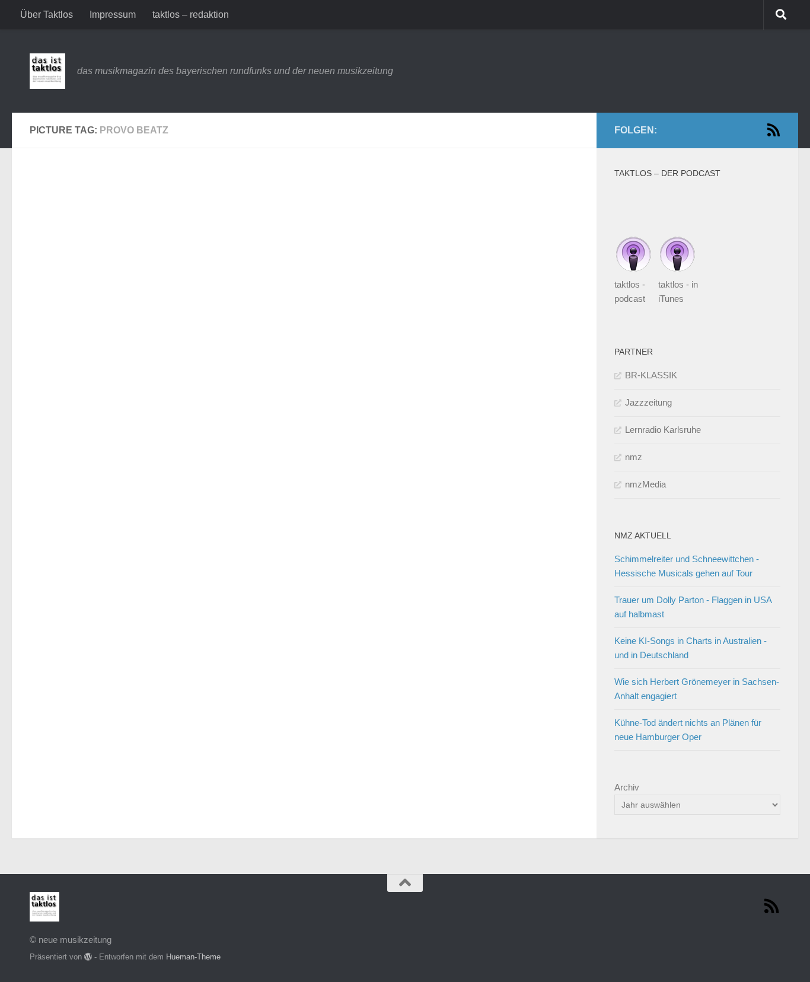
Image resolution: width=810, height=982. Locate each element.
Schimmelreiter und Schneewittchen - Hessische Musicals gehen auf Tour (686, 566)
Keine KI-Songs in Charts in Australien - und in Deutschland (690, 648)
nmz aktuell (642, 535)
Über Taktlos (46, 14)
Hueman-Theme (193, 956)
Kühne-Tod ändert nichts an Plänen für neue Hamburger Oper (687, 730)
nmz (633, 457)
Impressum (113, 14)
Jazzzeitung (648, 402)
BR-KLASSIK (651, 375)
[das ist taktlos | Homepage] (47, 71)
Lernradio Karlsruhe (663, 430)
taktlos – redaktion (190, 14)
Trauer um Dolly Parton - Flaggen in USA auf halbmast (692, 607)
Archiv (626, 787)
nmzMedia (645, 484)
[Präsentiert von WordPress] (88, 957)
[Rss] (773, 130)
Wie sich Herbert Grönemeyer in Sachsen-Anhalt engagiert (696, 689)
